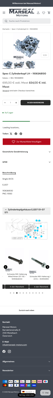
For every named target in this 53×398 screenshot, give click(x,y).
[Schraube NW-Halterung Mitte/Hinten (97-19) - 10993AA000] (15, 260)
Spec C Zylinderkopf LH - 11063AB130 (25, 29)
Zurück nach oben (26, 310)
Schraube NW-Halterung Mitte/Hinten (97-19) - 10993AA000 (15, 276)
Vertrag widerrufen (26, 395)
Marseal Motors (13, 392)
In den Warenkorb (35, 102)
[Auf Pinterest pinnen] (20, 133)
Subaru (5, 78)
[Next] (47, 267)
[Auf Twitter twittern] (11, 133)
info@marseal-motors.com (14, 344)
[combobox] (26, 21)
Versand (5, 91)
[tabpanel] (26, 186)
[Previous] (5, 267)
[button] (49, 12)
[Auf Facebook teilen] (15, 133)
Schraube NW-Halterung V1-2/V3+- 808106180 (39, 277)
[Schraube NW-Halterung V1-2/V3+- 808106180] (39, 262)
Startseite (5, 29)
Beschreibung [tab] (9, 172)
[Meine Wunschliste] (43, 12)
